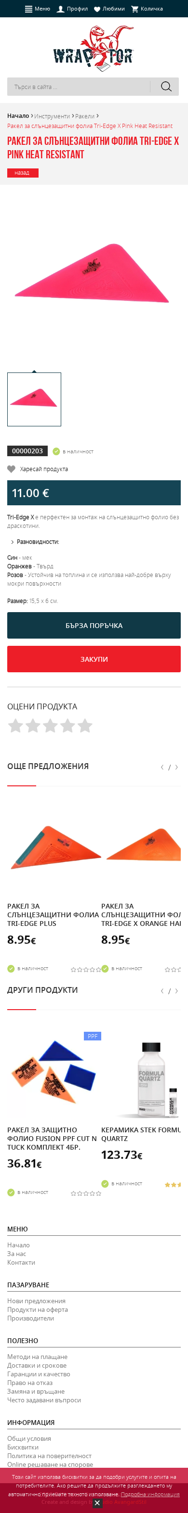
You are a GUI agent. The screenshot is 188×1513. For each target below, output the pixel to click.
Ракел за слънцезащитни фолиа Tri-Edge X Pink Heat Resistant (90, 125)
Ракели (84, 116)
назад (21, 172)
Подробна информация (150, 1494)
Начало (18, 116)
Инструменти (52, 116)
